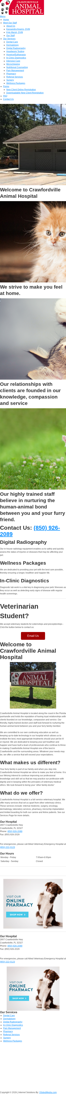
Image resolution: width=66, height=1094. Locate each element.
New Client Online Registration (21, 89)
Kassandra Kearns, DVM (18, 29)
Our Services (9, 38)
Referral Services (14, 77)
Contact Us (8, 99)
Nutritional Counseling (17, 67)
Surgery (10, 80)
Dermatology (12, 45)
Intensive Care (13, 61)
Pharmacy (11, 73)
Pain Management (15, 70)
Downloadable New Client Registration (25, 93)
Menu (2, 16)
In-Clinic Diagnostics (16, 58)
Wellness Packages (15, 83)
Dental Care (12, 42)
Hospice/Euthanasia (16, 54)
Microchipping (13, 64)
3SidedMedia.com (48, 1092)
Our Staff (10, 35)
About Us (10, 26)
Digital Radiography (16, 48)
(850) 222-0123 (7, 847)
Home (6, 19)
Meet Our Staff (10, 23)
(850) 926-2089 (14, 831)
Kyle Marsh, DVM (14, 32)
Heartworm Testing (15, 51)
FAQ (5, 96)
